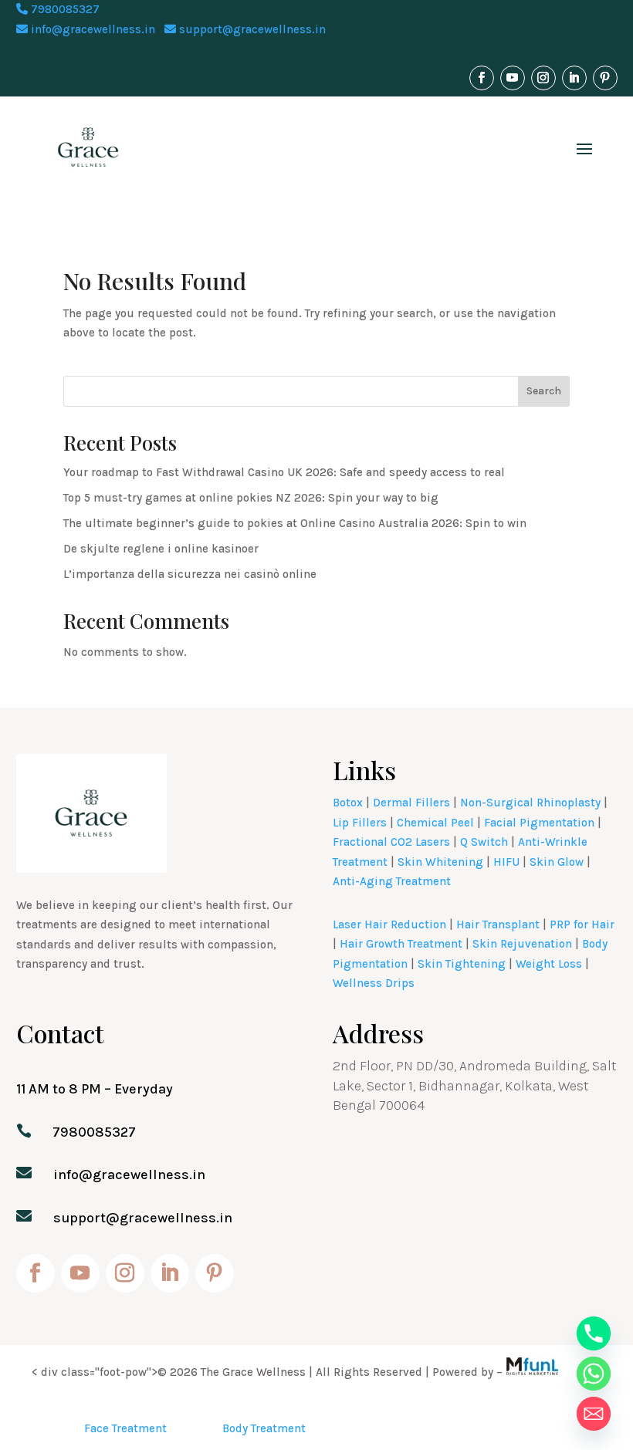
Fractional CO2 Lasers (391, 842)
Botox (348, 802)
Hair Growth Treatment (401, 944)
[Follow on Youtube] (512, 78)
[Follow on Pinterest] (605, 78)
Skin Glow (557, 862)
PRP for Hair (582, 924)
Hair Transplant (498, 924)
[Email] (594, 1414)
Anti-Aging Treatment (392, 881)
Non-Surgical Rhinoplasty (530, 802)
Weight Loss (549, 964)
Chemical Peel (435, 823)
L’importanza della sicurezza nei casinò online (189, 574)
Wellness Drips (374, 983)
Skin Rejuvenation (522, 944)
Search (543, 390)
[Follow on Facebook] (481, 78)
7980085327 (64, 9)
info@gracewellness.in (91, 29)
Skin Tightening (462, 964)
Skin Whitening (440, 862)
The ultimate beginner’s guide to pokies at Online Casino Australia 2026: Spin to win (294, 523)
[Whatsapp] (594, 1374)
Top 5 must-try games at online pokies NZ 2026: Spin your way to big (250, 498)
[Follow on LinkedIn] (574, 78)
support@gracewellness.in (251, 29)
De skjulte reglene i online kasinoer (161, 549)
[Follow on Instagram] (543, 78)
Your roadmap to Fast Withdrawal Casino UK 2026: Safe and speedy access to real (284, 472)
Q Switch (484, 842)
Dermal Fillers (411, 802)
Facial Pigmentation (539, 823)
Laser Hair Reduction (389, 924)
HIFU (506, 862)
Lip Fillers (360, 823)
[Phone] (594, 1333)
